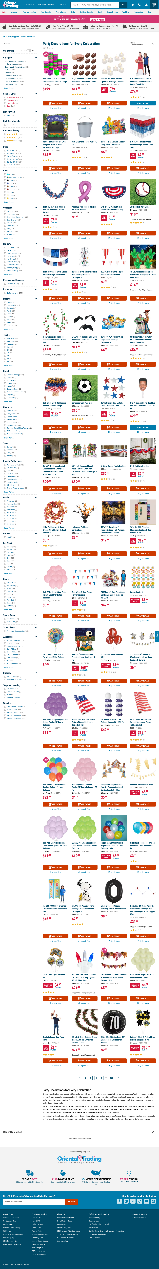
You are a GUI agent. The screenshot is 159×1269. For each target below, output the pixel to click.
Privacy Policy (94, 1217)
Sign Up (71, 1201)
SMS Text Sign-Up (10, 1241)
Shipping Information (40, 1234)
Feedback (157, 636)
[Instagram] (153, 1201)
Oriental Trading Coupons (13, 1234)
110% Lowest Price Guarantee (68, 1231)
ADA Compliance (38, 1251)
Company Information (65, 1217)
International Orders (40, 1241)
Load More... (9, 88)
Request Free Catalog (11, 1227)
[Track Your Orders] (133, 4)
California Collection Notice (99, 1224)
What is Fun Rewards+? (12, 1244)
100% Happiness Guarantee (67, 1234)
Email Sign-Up (8, 1237)
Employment (62, 1224)
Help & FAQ (36, 1221)
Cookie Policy (94, 1237)
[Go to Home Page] (4, 37)
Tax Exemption (37, 1247)
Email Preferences (39, 1254)
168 (111, 1078)
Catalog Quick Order (11, 1217)
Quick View (56, 108)
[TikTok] (139, 1201)
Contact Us (36, 1217)
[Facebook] (119, 1201)
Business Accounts (10, 1224)
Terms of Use (94, 1221)
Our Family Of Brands (65, 1237)
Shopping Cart (37, 1237)
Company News (63, 1241)
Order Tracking (37, 1224)
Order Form (36, 1227)
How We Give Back (64, 1221)
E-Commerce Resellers (97, 1234)
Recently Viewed (12, 1132)
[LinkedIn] (126, 1201)
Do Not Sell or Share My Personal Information (106, 1231)
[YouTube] (146, 1201)
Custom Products (139, 1217)
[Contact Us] (139, 4)
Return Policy (37, 1231)
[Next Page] (118, 1078)
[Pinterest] (133, 1201)
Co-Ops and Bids (9, 1221)
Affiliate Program (64, 1227)
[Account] (146, 4)
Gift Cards (7, 1231)
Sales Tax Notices (38, 1244)
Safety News (93, 1227)
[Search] (123, 5)
